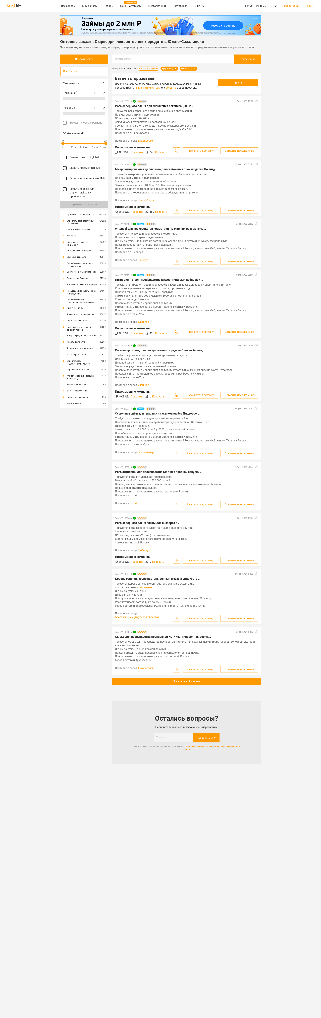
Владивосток (146, 140)
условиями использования (199, 746)
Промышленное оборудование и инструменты (81, 292)
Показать (137, 152)
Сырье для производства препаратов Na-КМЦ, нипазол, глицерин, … (163, 636)
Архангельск (146, 668)
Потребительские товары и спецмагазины (80, 264)
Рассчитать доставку (200, 150)
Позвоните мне (206, 737)
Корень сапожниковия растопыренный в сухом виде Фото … (157, 578)
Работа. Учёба (74, 403)
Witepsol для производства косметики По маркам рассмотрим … (160, 228)
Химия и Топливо (75, 308)
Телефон (161, 737)
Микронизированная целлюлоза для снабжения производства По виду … (166, 169)
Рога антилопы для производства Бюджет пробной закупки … (158, 472)
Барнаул (143, 260)
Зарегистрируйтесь (148, 87)
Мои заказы (89, 6)
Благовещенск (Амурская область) (137, 617)
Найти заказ (123, 59)
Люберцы (144, 550)
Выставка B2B (157, 6)
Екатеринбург (146, 452)
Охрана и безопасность (78, 369)
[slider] (62, 143)
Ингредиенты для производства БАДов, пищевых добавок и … (159, 279)
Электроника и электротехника (81, 272)
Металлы (71, 236)
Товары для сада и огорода (80, 348)
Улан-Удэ (143, 321)
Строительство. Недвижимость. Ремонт (78, 362)
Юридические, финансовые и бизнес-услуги (80, 377)
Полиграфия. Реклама (77, 278)
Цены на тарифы (130, 6)
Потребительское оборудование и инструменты (81, 300)
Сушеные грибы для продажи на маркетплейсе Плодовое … (157, 413)
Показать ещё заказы (186, 681)
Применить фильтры (84, 204)
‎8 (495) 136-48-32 (255, 5)
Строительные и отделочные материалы (80, 222)
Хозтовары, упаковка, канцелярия (77, 243)
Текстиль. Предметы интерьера (82, 284)
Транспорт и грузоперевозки (80, 314)
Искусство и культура (77, 384)
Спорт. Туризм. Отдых (77, 321)
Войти (310, 6)
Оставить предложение (239, 150)
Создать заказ (84, 59)
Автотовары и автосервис (79, 250)
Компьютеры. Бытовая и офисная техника (79, 328)
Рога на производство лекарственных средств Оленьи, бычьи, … (160, 350)
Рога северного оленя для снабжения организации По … (154, 106)
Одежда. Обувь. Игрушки (78, 229)
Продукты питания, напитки (80, 214)
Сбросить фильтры (148, 68)
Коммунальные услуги (77, 397)
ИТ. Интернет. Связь (76, 354)
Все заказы (68, 6)
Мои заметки (71, 83)
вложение (145, 587)
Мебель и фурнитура (77, 342)
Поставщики (180, 6)
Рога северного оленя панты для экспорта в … (147, 523)
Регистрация (292, 6)
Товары (109, 6)
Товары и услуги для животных (82, 335)
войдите (171, 87)
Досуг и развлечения (77, 391)
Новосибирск (146, 200)
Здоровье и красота (76, 257)
